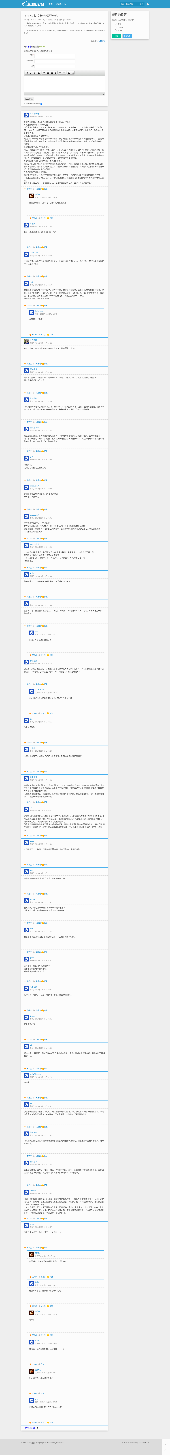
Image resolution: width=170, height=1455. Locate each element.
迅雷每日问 (61, 4)
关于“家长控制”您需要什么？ (42, 16)
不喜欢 (120, 31)
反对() (38, 189)
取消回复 (42, 47)
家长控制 (33, 398)
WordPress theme (129, 1443)
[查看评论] (166, 1443)
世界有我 (33, 340)
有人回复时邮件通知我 (32, 104)
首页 (50, 4)
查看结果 (127, 36)
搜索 (141, 4)
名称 (32, 55)
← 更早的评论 (28, 1428)
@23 (32, 958)
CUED (146, 1443)
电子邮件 (30, 60)
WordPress (60, 1443)
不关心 (120, 27)
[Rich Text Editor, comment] (64, 84)
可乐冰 (28, 46)
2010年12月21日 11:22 (32, 20)
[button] (27, 72)
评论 (67, 20)
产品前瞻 (101, 41)
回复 (46, 189)
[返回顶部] (166, 1451)
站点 (32, 66)
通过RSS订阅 (148, 4)
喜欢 (119, 24)
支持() (29, 189)
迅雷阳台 (33, 4)
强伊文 (61, 20)
